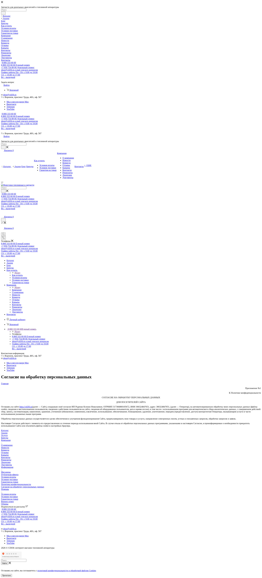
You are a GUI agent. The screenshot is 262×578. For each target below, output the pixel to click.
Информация (7, 467)
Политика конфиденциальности (16, 484)
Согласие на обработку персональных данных (22, 487)
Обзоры (4, 504)
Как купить (17, 275)
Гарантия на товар (9, 482)
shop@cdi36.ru (9, 95)
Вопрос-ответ (7, 501)
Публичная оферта (9, 474)
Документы (6, 465)
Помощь (5, 489)
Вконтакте (11, 104)
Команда (5, 450)
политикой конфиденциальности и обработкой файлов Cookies (66, 570)
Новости (5, 447)
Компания (16, 290)
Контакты (5, 457)
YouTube (10, 109)
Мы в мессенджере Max (18, 102)
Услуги (4, 435)
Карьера (5, 455)
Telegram (11, 107)
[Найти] (3, 13)
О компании (7, 445)
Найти (4, 563)
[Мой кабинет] (2, 214)
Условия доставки (9, 479)
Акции (4, 433)
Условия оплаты (8, 477)
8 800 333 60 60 (9, 62)
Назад (17, 273)
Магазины (6, 472)
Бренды (4, 438)
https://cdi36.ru (25, 407)
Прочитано (6, 575)
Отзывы (5, 452)
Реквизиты (6, 460)
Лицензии (6, 462)
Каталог (5, 430)
